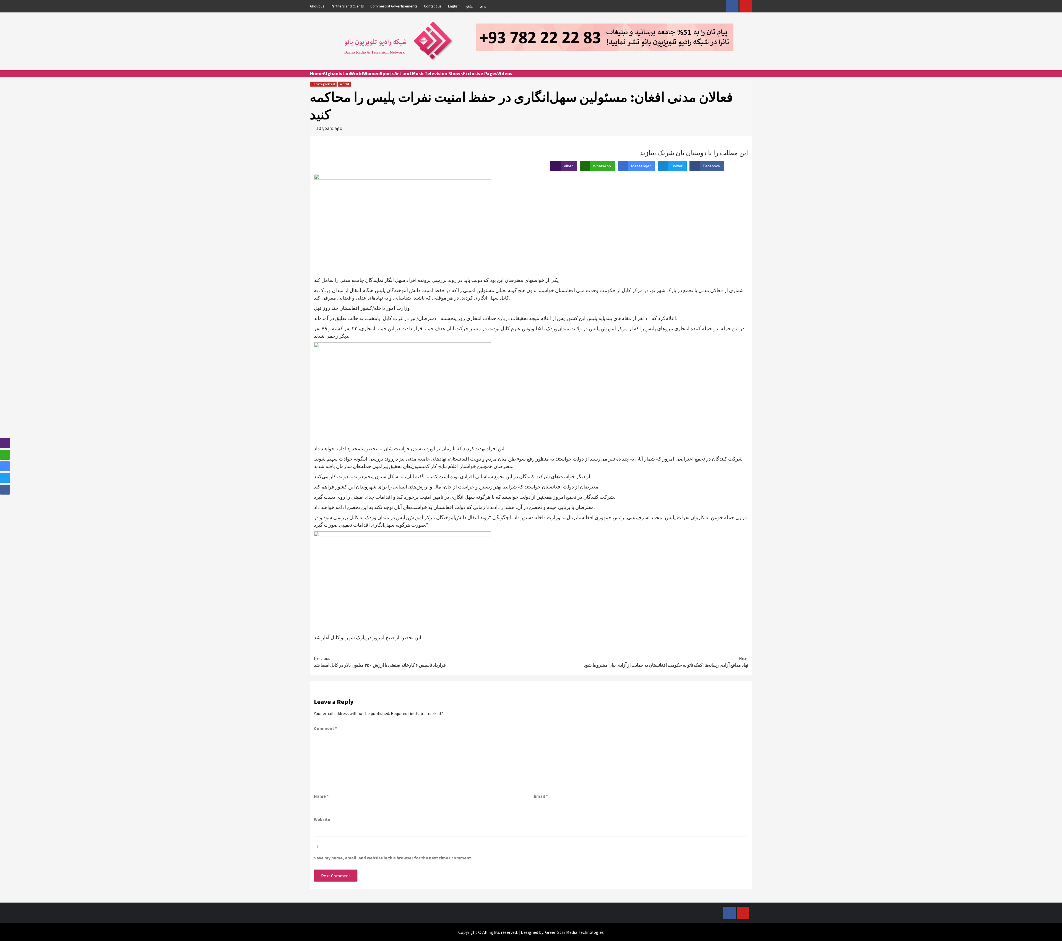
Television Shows (444, 73)
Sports (387, 73)
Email (541, 796)
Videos (504, 73)
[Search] (748, 78)
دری (483, 6)
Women (371, 73)
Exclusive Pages (480, 73)
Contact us (433, 6)
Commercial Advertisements (394, 6)
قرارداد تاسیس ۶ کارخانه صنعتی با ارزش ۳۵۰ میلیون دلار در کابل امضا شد (380, 662)
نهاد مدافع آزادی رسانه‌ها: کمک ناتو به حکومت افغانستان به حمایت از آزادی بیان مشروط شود (666, 662)
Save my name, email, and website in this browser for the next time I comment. (393, 858)
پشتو (469, 6)
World (356, 73)
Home (316, 73)
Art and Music (409, 73)
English (454, 6)
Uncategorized (323, 84)
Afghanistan (336, 73)
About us (317, 6)
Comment (325, 728)
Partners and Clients (347, 6)
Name (321, 796)
